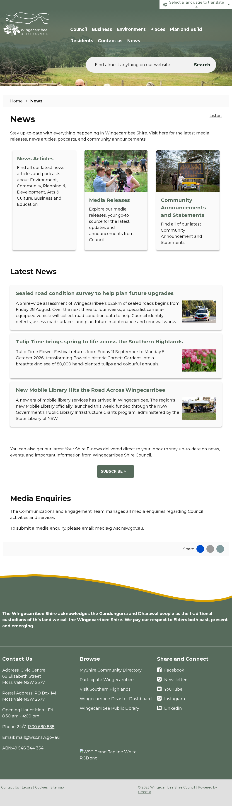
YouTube (173, 689)
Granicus (144, 792)
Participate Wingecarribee (107, 679)
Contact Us (10, 787)
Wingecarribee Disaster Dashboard (116, 698)
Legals (27, 787)
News (133, 40)
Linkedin (173, 708)
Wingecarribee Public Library (109, 708)
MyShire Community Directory (111, 670)
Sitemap (57, 787)
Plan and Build (186, 29)
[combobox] (196, 4)
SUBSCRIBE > (113, 471)
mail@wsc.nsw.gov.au (38, 737)
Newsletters (176, 679)
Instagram (174, 698)
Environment (131, 29)
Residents (81, 40)
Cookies (41, 787)
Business (102, 29)
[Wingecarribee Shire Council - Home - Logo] (26, 24)
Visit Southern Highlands (105, 689)
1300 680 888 (41, 726)
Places (157, 29)
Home (16, 101)
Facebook (174, 670)
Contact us (110, 40)
